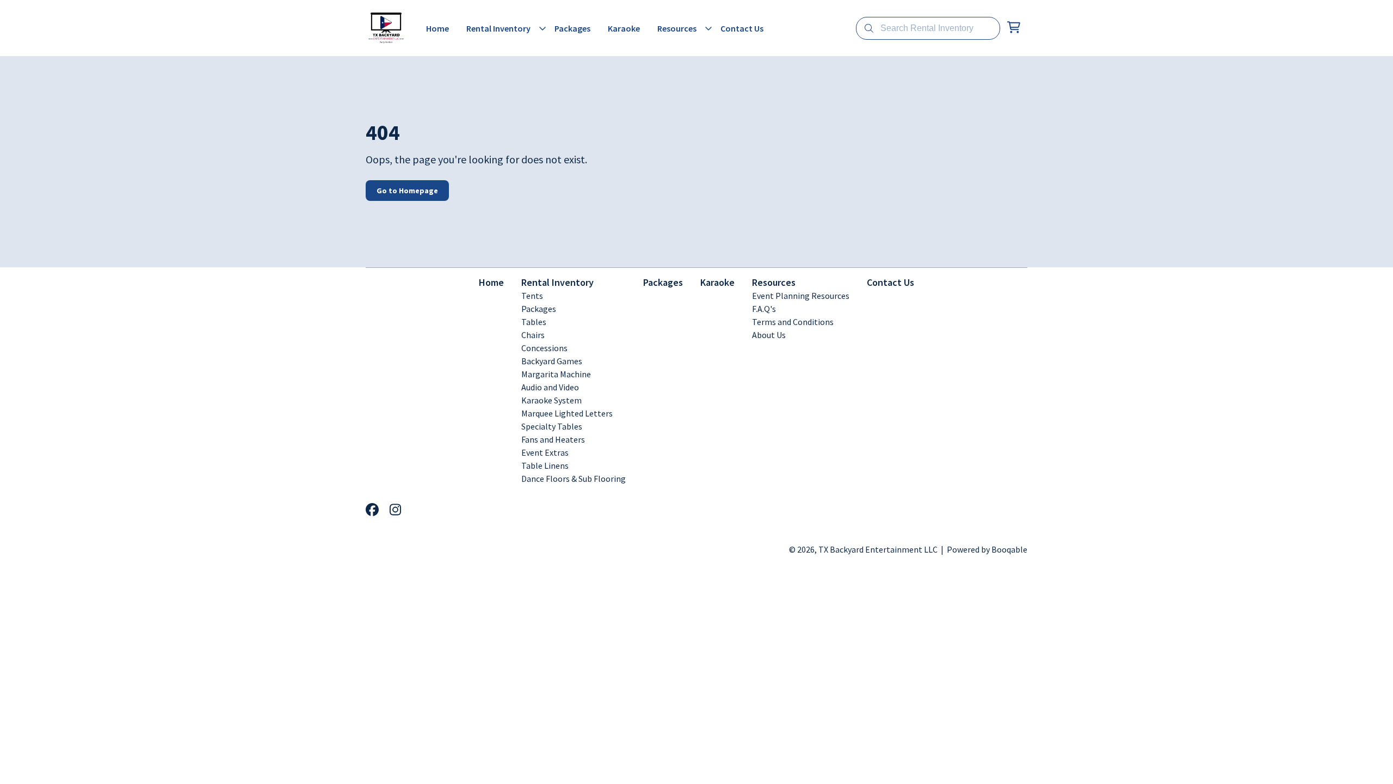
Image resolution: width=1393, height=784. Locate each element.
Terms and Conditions (793, 321)
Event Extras (545, 452)
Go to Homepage (407, 190)
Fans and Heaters (553, 439)
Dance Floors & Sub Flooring (573, 478)
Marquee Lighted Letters (567, 413)
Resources (774, 282)
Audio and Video (550, 387)
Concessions (544, 347)
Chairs (533, 334)
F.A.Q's (764, 308)
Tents (532, 295)
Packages (538, 308)
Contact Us (890, 282)
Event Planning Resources (800, 295)
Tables (533, 321)
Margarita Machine (556, 374)
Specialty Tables (551, 426)
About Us (769, 334)
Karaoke (717, 282)
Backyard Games (551, 361)
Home (491, 282)
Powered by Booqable (987, 549)
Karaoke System (551, 400)
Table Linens (545, 465)
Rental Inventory (557, 282)
